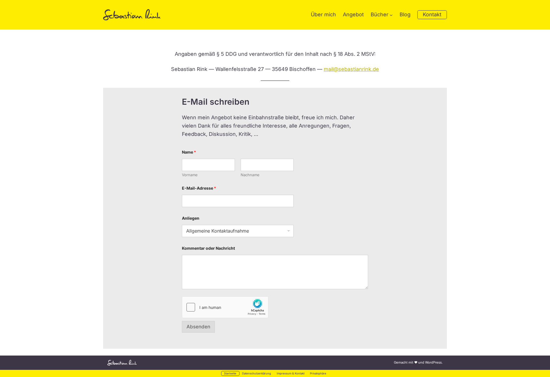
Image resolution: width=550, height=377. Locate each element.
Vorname (190, 174)
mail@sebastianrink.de (351, 69)
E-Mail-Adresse (199, 188)
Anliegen (190, 218)
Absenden (198, 327)
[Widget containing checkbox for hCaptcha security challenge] (225, 307)
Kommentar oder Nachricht (208, 248)
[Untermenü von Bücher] (391, 14)
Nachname (250, 174)
